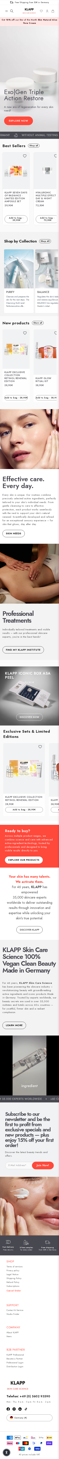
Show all (37, 322)
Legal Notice (12, 1274)
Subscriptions (13, 1286)
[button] (6, 11)
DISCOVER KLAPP (29, 929)
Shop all (34, 145)
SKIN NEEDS (13, 533)
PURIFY (10, 292)
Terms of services (14, 1266)
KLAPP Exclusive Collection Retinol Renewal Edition (15, 377)
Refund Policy (13, 1282)
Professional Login (15, 1362)
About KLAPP (13, 1332)
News (9, 1336)
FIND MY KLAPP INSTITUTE (23, 650)
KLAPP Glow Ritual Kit (43, 380)
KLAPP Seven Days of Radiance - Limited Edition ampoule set (16, 197)
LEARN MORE (14, 1025)
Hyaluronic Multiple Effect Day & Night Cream (46, 197)
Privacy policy (13, 1270)
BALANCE (43, 292)
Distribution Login (15, 1366)
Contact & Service (15, 1310)
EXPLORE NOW (18, 121)
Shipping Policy (14, 1278)
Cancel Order (14, 1290)
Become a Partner (15, 1358)
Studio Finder (13, 1314)
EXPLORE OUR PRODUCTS (23, 860)
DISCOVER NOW (29, 717)
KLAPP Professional (15, 1355)
